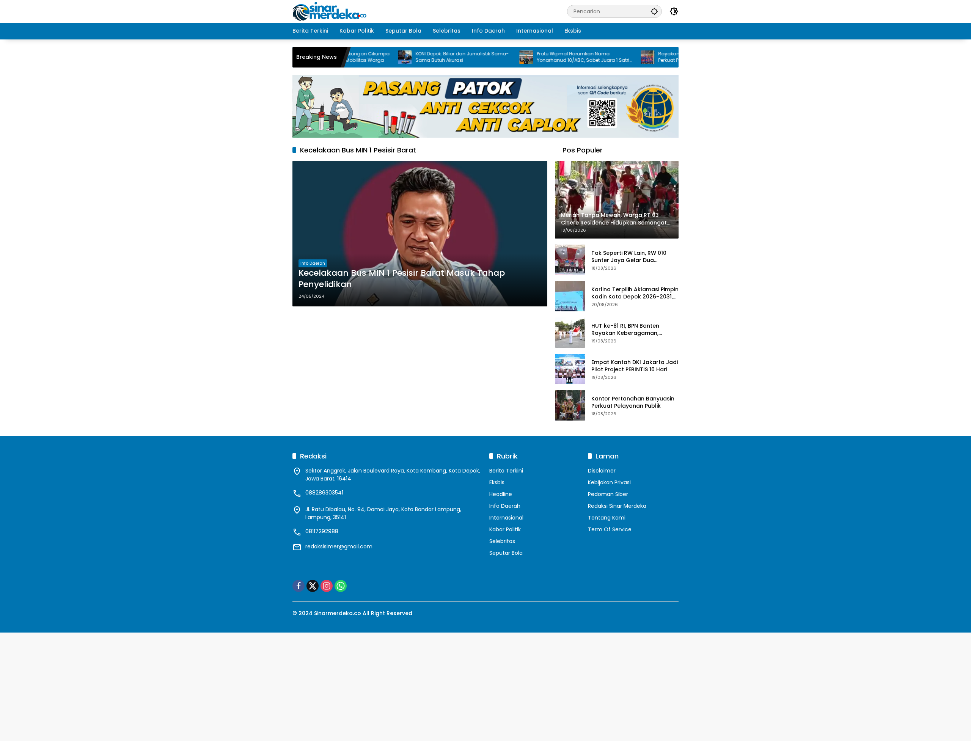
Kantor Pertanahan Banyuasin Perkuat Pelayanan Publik (632, 402)
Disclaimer (602, 470)
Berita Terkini (506, 470)
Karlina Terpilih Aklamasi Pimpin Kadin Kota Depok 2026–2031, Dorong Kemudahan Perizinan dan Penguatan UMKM (635, 293)
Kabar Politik (505, 529)
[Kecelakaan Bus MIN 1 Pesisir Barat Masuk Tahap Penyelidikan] (419, 233)
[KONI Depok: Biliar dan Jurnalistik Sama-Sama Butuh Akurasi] (379, 57)
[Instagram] (327, 586)
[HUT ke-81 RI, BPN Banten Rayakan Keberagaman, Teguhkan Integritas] (570, 332)
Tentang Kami (606, 517)
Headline (500, 494)
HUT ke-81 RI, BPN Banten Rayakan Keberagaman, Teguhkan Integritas (625, 329)
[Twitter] (312, 586)
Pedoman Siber (608, 494)
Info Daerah (312, 263)
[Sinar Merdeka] (330, 11)
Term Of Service (610, 529)
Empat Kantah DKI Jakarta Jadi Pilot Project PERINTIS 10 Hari (634, 366)
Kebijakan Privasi (609, 482)
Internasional (506, 517)
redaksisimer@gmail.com (338, 546)
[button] (654, 11)
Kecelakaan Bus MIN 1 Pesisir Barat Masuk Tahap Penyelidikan (402, 278)
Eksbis (496, 482)
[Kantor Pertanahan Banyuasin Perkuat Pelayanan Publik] (570, 405)
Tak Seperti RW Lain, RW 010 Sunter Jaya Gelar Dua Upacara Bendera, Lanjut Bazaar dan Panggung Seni (628, 257)
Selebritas (502, 541)
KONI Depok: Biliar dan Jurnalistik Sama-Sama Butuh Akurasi (436, 57)
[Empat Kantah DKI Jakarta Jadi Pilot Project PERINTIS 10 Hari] (570, 369)
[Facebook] (298, 586)
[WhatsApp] (341, 586)
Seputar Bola (506, 553)
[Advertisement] (227, 686)
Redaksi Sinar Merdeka (617, 506)
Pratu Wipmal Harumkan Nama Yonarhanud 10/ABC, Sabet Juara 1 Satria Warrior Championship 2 (559, 57)
